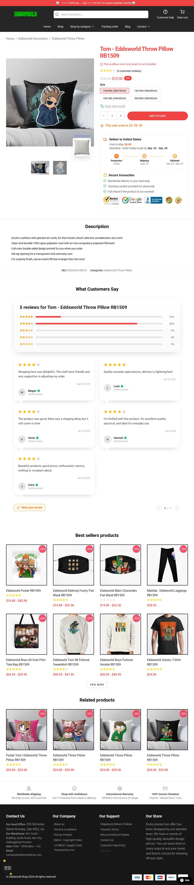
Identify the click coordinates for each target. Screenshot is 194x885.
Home (10, 38)
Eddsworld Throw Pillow (68, 38)
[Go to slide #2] (60, 168)
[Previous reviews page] (158, 508)
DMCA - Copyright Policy (68, 840)
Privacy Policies (63, 834)
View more (97, 684)
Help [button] (187, 880)
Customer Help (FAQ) (112, 845)
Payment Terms (109, 829)
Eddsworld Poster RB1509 (23, 590)
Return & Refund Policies (114, 834)
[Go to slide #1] (40, 168)
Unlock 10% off (7, 868)
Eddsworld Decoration (33, 38)
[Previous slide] (12, 102)
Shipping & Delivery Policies (116, 824)
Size (102, 84)
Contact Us (106, 840)
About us (59, 824)
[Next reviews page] (177, 508)
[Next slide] (88, 102)
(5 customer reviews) (129, 70)
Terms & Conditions (65, 829)
